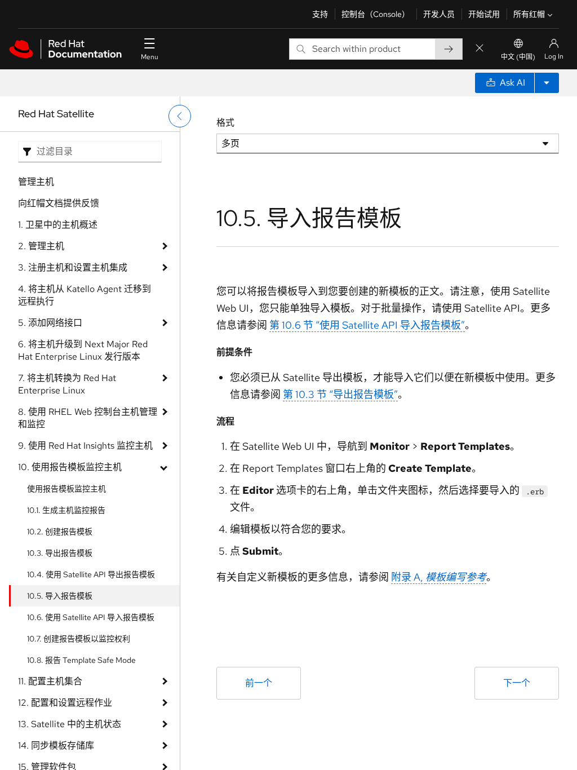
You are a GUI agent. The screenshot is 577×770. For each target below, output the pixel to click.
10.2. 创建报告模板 (59, 531)
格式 (225, 123)
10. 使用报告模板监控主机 (70, 467)
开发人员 (439, 14)
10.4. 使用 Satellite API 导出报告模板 (91, 574)
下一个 (516, 683)
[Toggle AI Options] (546, 83)
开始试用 (484, 14)
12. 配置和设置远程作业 (65, 703)
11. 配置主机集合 (50, 681)
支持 (320, 14)
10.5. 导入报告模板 (59, 596)
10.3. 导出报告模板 (59, 553)
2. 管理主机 (41, 246)
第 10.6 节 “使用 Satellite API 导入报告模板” (367, 324)
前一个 (258, 683)
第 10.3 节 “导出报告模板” (340, 394)
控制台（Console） (375, 14)
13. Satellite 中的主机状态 (69, 724)
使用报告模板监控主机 (66, 489)
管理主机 (36, 182)
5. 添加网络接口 (50, 323)
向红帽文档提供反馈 (58, 203)
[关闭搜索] (479, 49)
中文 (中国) (518, 56)
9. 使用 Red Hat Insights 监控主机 (85, 446)
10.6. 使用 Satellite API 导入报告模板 (90, 617)
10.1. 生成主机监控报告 (66, 510)
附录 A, (438, 576)
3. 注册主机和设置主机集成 (72, 267)
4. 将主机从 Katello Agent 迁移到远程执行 (84, 295)
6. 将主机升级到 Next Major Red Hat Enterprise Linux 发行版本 (83, 350)
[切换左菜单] (179, 116)
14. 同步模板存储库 (56, 745)
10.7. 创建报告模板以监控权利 (78, 639)
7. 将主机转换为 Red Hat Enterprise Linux (67, 384)
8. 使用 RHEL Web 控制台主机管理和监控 (87, 418)
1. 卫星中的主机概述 (57, 225)
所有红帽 (529, 14)
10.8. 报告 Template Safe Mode (81, 660)
